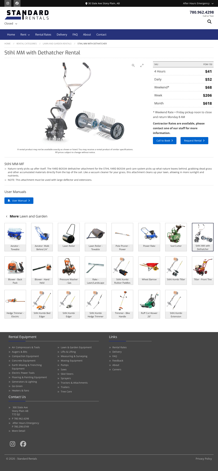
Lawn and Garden (28, 216)
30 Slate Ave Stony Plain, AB (104, 3)
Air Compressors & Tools (26, 347)
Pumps (65, 365)
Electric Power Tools (23, 372)
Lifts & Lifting (68, 351)
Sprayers (66, 378)
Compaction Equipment (25, 356)
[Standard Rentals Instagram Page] (9, 3)
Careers (116, 369)
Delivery (62, 34)
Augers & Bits (19, 351)
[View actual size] (133, 65)
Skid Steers (67, 373)
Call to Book (163, 140)
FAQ (75, 34)
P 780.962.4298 (20, 418)
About (87, 34)
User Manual (19, 200)
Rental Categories (27, 43)
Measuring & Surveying (74, 356)
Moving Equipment (71, 360)
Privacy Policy (204, 458)
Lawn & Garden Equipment (76, 347)
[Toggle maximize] (142, 65)
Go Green (17, 386)
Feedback (117, 360)
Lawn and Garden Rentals (57, 43)
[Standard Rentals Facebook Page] (18, 3)
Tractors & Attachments (74, 382)
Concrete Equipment (23, 360)
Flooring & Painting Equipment (29, 377)
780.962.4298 (202, 12)
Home (11, 34)
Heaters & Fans (20, 390)
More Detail (18, 430)
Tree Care (66, 391)
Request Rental (193, 140)
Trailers (65, 387)
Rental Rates (43, 34)
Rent (23, 34)
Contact (101, 34)
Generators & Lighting (24, 381)
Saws (64, 369)
